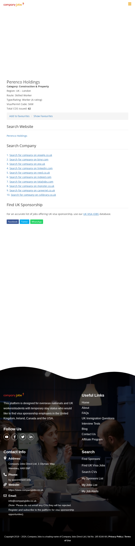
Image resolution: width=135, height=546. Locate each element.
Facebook (12, 221)
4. (30, 168)
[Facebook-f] (15, 437)
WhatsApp (37, 221)
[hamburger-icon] (129, 4)
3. (26, 164)
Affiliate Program (92, 439)
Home (85, 402)
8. (30, 186)
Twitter (24, 221)
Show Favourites (43, 116)
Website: (14, 484)
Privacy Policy (115, 536)
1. (29, 155)
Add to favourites (19, 116)
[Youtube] (7, 437)
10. (31, 194)
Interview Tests (91, 423)
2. (27, 159)
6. (29, 177)
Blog (85, 428)
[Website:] (5, 484)
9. (31, 190)
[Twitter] (23, 437)
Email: (12, 495)
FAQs (85, 413)
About (85, 407)
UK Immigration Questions (98, 418)
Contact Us (89, 434)
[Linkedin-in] (31, 437)
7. (30, 181)
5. (28, 172)
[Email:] (5, 495)
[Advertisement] (67, 41)
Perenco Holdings (17, 135)
